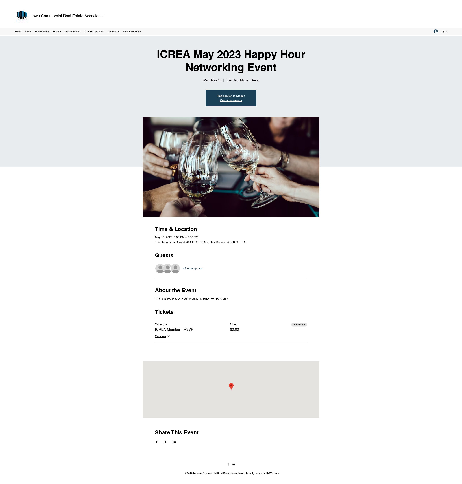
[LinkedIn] (234, 464)
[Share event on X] (165, 442)
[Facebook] (228, 464)
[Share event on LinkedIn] (174, 442)
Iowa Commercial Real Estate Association (68, 16)
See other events (231, 100)
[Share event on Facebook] (156, 442)
